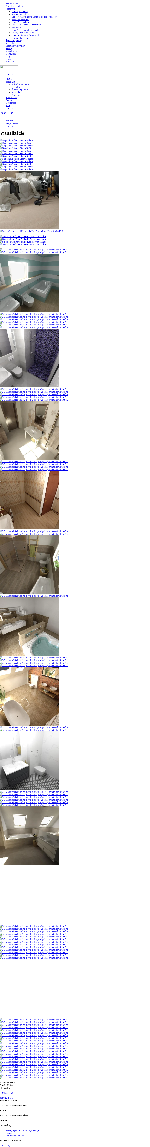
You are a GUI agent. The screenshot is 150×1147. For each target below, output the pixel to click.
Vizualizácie (11, 51)
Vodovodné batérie (20, 14)
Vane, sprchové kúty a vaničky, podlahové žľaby (34, 17)
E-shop (9, 100)
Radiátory (16, 27)
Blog (8, 56)
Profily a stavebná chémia (23, 32)
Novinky (16, 95)
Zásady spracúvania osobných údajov (23, 1130)
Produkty (16, 87)
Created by (5, 1145)
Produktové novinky (15, 46)
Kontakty (10, 61)
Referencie (11, 53)
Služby (9, 48)
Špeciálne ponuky (14, 40)
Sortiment (10, 9)
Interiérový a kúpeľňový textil (25, 35)
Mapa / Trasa (12, 123)
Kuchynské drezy (20, 38)
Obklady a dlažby (20, 11)
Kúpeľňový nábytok (21, 22)
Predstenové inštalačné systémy (26, 24)
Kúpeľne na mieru (14, 6)
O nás (8, 59)
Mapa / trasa (6, 1098)
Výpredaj (10, 43)
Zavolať (9, 120)
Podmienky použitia (15, 1135)
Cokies (9, 1133)
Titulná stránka (12, 3)
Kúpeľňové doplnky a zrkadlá (26, 30)
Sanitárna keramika (20, 19)
